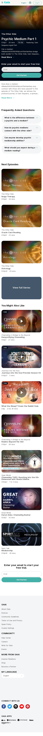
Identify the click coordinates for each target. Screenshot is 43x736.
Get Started (21, 75)
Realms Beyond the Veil (12, 442)
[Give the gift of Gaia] (30, 3)
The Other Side (9, 34)
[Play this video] (21, 321)
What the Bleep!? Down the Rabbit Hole (20, 406)
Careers (5, 642)
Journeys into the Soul (10, 371)
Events (4, 649)
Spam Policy (6, 624)
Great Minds (6, 513)
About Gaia (6, 609)
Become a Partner (9, 667)
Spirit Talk (5, 548)
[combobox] (13, 676)
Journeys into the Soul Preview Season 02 (21, 373)
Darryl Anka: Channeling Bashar (16, 515)
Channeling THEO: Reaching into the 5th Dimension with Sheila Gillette (20, 478)
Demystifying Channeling (13, 337)
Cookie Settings (8, 628)
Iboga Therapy (8, 196)
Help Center (6, 638)
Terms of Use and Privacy (12, 620)
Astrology (6, 268)
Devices (5, 613)
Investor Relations (9, 659)
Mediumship (7, 551)
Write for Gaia (7, 645)
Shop (4, 663)
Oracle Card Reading (11, 232)
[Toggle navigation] (2, 2)
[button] (21, 119)
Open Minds (6, 475)
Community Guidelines (10, 617)
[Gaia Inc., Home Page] (7, 2)
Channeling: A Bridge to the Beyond (16, 335)
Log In (37, 3)
